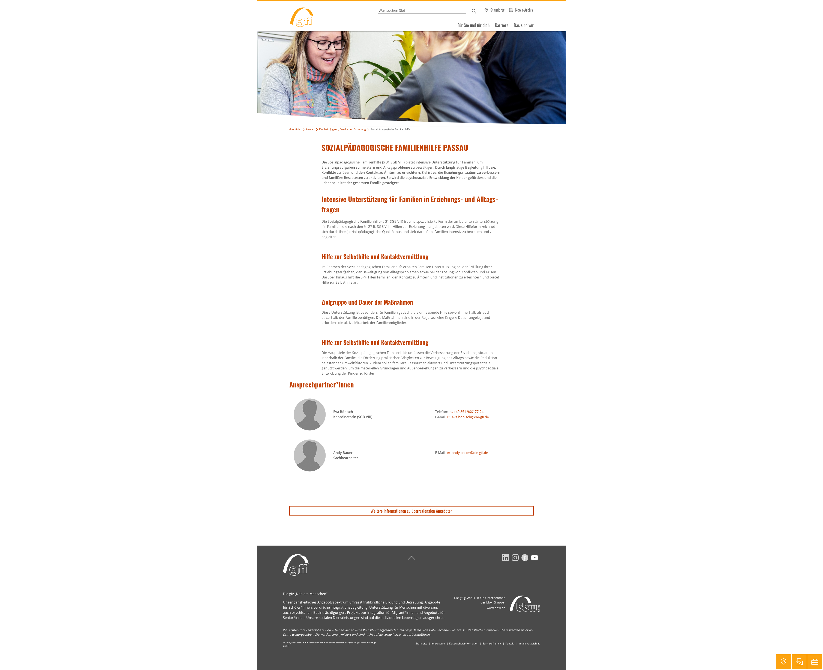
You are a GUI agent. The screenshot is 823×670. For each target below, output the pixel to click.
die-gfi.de (294, 129)
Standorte (497, 10)
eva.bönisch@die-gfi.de (470, 417)
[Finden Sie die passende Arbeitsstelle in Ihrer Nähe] (814, 661)
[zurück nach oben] (411, 557)
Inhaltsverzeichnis (529, 643)
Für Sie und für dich (474, 25)
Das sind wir (524, 25)
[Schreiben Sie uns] (799, 661)
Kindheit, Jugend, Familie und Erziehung (342, 129)
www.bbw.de (496, 608)
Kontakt (509, 643)
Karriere (501, 25)
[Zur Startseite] (285, 16)
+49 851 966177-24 (469, 411)
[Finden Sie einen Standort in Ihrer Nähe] (783, 661)
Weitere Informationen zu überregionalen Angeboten (411, 511)
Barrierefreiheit (491, 643)
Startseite (421, 643)
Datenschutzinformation (463, 643)
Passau (310, 129)
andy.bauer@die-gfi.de (470, 452)
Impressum (438, 643)
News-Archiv (524, 10)
